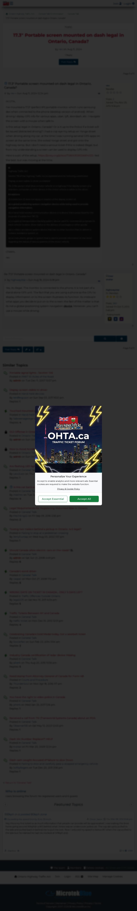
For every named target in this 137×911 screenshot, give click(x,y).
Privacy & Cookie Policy (68, 489)
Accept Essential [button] (53, 498)
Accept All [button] (84, 498)
